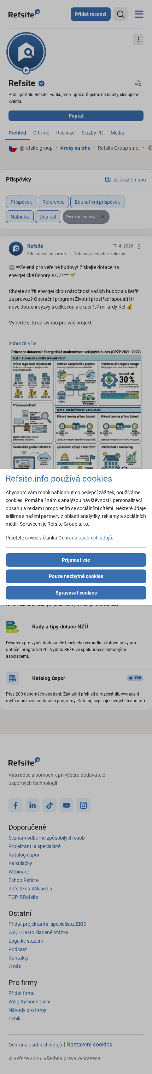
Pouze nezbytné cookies (76, 576)
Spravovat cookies (76, 593)
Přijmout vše (76, 560)
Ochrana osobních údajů (85, 538)
